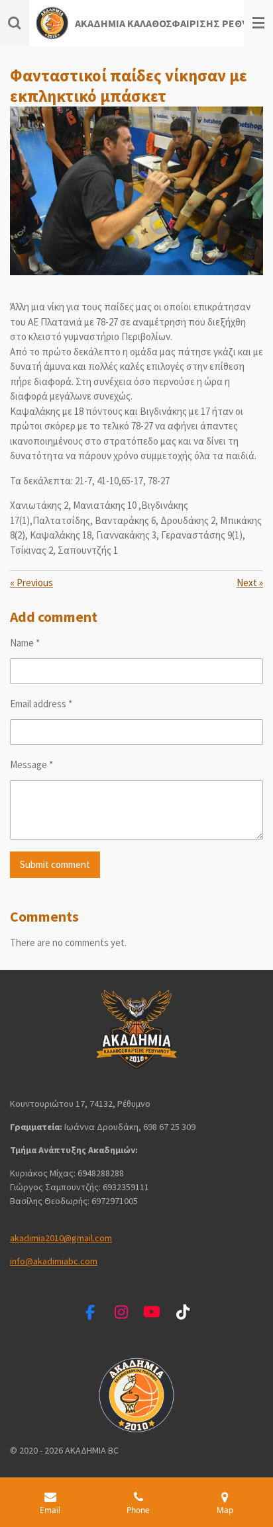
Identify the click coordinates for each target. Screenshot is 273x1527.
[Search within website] (14, 23)
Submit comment (55, 864)
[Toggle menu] (258, 23)
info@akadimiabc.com (53, 1261)
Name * (25, 642)
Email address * (41, 703)
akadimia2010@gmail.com (61, 1238)
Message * (31, 764)
